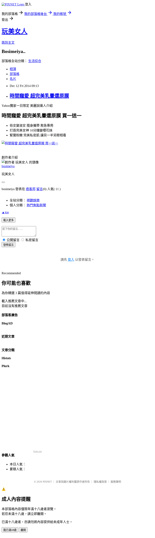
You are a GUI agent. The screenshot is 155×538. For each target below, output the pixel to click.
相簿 (13, 69)
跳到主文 (8, 42)
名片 (13, 78)
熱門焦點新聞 (36, 205)
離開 (23, 530)
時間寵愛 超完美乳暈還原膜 (39, 95)
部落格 (14, 74)
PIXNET (47, 481)
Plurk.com (37, 451)
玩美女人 (14, 31)
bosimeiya (8, 166)
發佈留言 (8, 244)
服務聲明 (116, 481)
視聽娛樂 (33, 200)
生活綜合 (34, 61)
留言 (39, 189)
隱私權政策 (100, 481)
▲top (5, 212)
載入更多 (8, 220)
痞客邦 (31, 189)
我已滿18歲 (10, 530)
